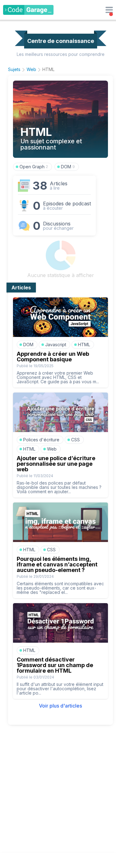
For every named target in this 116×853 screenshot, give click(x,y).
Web (31, 69)
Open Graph (33, 166)
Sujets (14, 69)
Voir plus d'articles (60, 706)
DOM (68, 166)
